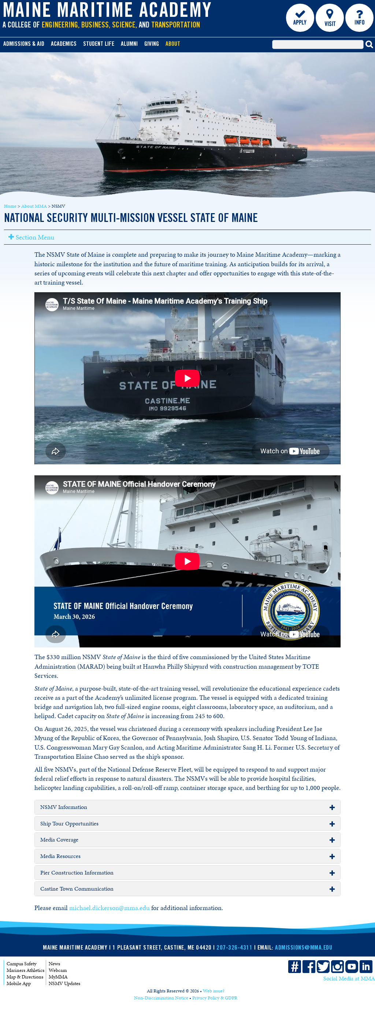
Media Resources (60, 856)
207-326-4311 (234, 948)
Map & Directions (25, 976)
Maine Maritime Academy (107, 12)
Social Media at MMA (349, 978)
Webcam (58, 970)
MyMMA (58, 976)
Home (10, 206)
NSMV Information (63, 807)
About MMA (34, 206)
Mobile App (19, 983)
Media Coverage (59, 839)
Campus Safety (21, 963)
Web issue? (213, 991)
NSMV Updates (64, 983)
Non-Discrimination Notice (161, 998)
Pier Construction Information (77, 872)
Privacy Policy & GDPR (214, 998)
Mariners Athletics (25, 970)
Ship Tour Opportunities (69, 823)
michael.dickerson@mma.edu (109, 907)
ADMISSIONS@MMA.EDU (303, 948)
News (54, 963)
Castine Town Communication (77, 888)
